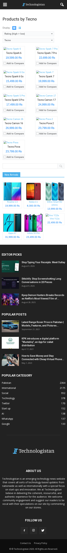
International (9, 388)
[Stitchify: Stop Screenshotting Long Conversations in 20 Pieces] (10, 283)
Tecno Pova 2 (46, 123)
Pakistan (6, 382)
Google (6, 423)
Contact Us (25, 543)
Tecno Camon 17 (46, 99)
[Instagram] (33, 530)
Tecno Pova (13, 146)
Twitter (6, 403)
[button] (62, 4)
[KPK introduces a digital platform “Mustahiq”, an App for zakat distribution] (10, 343)
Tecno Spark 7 (46, 76)
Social (5, 393)
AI (3, 413)
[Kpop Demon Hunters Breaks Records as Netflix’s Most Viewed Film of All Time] (10, 299)
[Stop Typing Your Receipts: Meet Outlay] (10, 266)
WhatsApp (7, 418)
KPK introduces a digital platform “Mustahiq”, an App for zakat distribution (40, 342)
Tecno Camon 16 (14, 123)
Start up (6, 408)
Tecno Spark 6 (13, 53)
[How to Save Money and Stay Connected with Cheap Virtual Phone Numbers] (10, 360)
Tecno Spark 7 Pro (47, 53)
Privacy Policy (40, 543)
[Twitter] (42, 530)
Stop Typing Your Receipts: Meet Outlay (43, 262)
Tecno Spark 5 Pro (14, 99)
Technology (8, 398)
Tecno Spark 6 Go (14, 76)
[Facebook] (24, 530)
